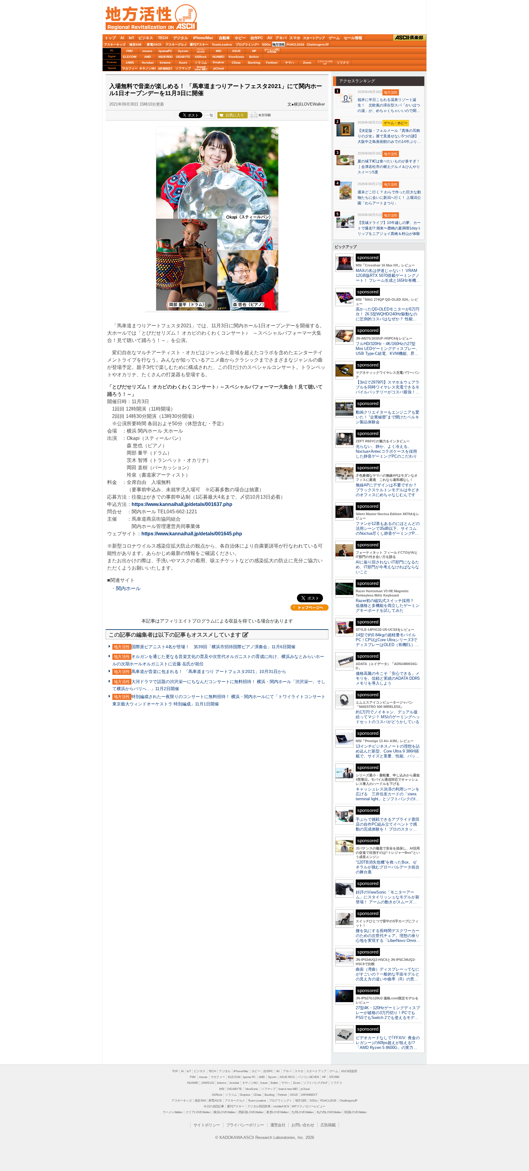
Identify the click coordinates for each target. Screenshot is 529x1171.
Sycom (183, 51)
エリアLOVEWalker (198, 1112)
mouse (147, 51)
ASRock (201, 56)
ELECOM (129, 56)
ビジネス (145, 38)
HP (254, 51)
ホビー (240, 38)
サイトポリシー (206, 1125)
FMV (129, 51)
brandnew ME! (201, 68)
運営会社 (278, 1125)
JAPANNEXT (165, 68)
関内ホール (128, 588)
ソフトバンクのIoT (324, 62)
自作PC (256, 38)
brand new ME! (288, 1089)
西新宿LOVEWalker (250, 1112)
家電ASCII (154, 44)
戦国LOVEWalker (355, 1112)
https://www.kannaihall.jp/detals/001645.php (191, 533)
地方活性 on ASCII (151, 17)
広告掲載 (328, 1125)
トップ (110, 38)
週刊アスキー (199, 44)
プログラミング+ (247, 44)
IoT (131, 38)
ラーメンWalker (172, 1112)
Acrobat (147, 62)
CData (236, 62)
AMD (147, 56)
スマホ (294, 38)
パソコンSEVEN (201, 50)
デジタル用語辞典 (258, 1106)
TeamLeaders (222, 44)
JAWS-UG (207, 1082)
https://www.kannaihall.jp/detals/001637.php (182, 504)
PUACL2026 (295, 44)
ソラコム (201, 62)
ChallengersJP (318, 44)
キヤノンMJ (147, 68)
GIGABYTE (183, 56)
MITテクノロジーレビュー (308, 1106)
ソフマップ (183, 68)
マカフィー (129, 68)
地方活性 (278, 44)
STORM (334, 1077)
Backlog (254, 62)
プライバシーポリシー (245, 1125)
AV (269, 38)
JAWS (130, 62)
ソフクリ (343, 62)
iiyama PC (249, 1077)
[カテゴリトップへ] (309, 607)
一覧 (209, 115)
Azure (183, 62)
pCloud (218, 68)
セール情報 (353, 38)
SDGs (266, 44)
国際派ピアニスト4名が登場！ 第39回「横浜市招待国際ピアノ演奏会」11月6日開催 (213, 646)
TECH (163, 38)
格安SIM (135, 44)
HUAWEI (218, 56)
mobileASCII (281, 1106)
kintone (165, 62)
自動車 (224, 38)
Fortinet (271, 62)
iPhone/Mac (203, 38)
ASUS (236, 51)
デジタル (180, 38)
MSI (218, 51)
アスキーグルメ (176, 44)
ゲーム (334, 38)
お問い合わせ (302, 1125)
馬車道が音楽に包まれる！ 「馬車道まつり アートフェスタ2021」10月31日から (208, 671)
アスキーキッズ (115, 44)
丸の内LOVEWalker (329, 1112)
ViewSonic (236, 56)
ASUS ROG (165, 56)
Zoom (307, 62)
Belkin (254, 56)
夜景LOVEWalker (277, 1112)
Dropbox (218, 62)
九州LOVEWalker (302, 1112)
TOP (175, 1071)
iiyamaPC (165, 51)
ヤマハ (289, 62)
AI (122, 38)
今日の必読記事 (214, 1106)
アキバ (281, 38)
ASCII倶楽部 (409, 37)
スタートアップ (314, 38)
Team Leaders (257, 1100)
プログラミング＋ (280, 1100)
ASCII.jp (182, 26)
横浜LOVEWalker (224, 1112)
